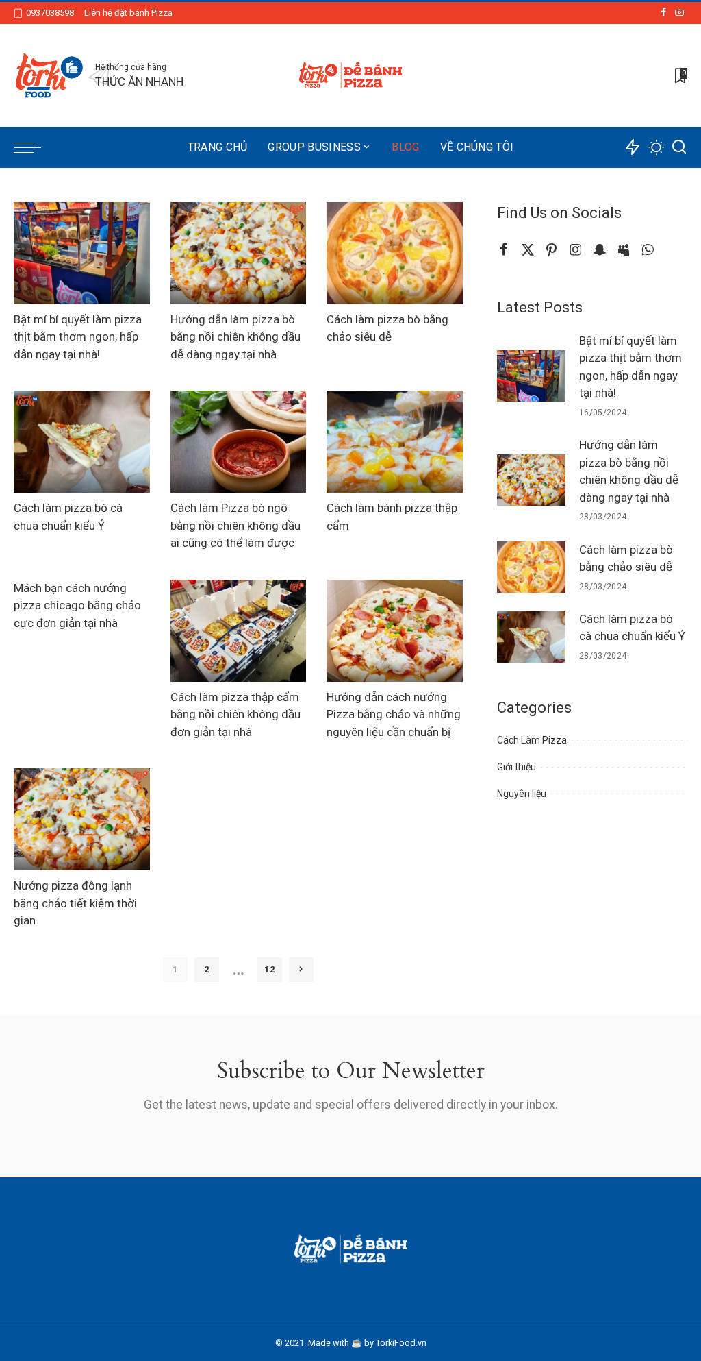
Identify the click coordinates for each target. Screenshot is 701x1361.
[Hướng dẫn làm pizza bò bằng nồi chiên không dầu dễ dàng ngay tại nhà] (238, 253)
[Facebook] (664, 13)
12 (269, 969)
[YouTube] (679, 13)
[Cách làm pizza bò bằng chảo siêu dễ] (395, 253)
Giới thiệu (516, 766)
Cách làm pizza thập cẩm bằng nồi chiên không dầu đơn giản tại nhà (235, 714)
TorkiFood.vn (401, 1343)
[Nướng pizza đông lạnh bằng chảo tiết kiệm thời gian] (82, 819)
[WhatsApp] (647, 250)
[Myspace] (623, 250)
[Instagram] (576, 250)
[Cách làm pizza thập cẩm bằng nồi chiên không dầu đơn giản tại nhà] (238, 631)
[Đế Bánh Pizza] (350, 75)
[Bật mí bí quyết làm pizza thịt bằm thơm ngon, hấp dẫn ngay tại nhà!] (82, 253)
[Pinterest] (552, 250)
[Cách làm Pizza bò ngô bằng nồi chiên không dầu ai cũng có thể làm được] (238, 442)
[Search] (679, 147)
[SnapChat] (600, 250)
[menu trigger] (34, 147)
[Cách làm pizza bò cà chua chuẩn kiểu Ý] (82, 442)
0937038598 (50, 13)
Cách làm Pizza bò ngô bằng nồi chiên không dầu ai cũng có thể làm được (235, 525)
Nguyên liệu (521, 793)
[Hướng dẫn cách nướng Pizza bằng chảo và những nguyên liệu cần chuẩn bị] (395, 631)
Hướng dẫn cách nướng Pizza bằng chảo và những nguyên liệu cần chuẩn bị (394, 714)
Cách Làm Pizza (532, 740)
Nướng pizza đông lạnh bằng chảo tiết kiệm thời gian (75, 903)
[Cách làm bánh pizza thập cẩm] (395, 442)
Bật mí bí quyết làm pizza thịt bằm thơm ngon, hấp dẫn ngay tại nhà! (78, 336)
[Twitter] (528, 250)
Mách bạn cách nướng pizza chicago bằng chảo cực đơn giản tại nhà (77, 605)
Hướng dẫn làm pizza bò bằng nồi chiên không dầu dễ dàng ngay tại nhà (235, 336)
